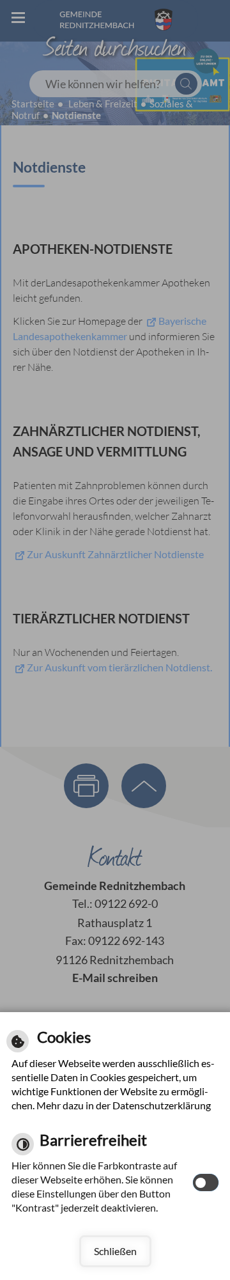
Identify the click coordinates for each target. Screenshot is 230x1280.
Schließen (115, 1251)
